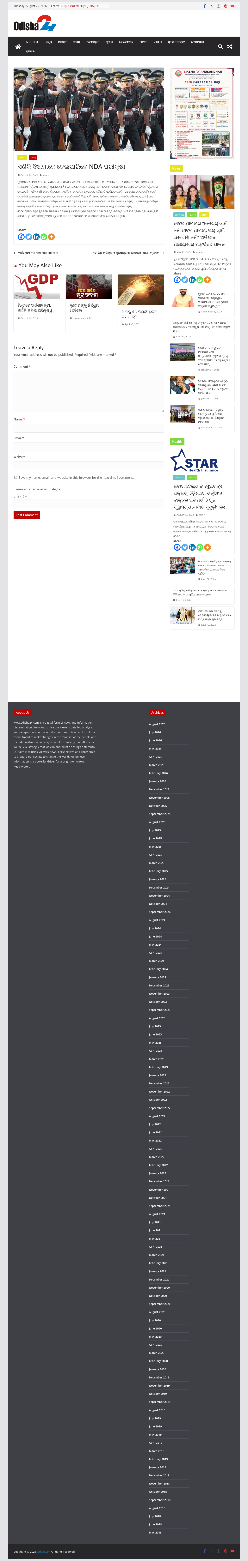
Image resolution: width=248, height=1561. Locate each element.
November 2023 (159, 993)
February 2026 (158, 773)
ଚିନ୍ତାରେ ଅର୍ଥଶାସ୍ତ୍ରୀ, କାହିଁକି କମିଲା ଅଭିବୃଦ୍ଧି (34, 308)
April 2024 (155, 953)
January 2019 (157, 1467)
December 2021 (159, 1181)
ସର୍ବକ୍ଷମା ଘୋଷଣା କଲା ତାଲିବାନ (38, 253)
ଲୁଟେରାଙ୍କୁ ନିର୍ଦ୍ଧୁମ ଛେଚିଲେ (84, 308)
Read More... (22, 766)
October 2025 (158, 806)
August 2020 (157, 1312)
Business (179, 215)
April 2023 (155, 1050)
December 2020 (159, 1279)
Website (19, 457)
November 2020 (159, 1287)
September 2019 (159, 1402)
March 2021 (156, 1255)
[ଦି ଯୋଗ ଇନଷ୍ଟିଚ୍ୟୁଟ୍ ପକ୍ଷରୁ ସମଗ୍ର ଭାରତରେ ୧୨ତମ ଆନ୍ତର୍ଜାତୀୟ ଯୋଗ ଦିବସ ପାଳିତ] (182, 570)
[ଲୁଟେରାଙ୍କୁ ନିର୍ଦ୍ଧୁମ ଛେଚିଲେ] (89, 277)
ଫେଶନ (143, 42)
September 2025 (159, 814)
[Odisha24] (18, 46)
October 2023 (158, 1002)
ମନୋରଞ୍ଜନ (93, 42)
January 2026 (157, 781)
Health (192, 215)
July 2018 (155, 1516)
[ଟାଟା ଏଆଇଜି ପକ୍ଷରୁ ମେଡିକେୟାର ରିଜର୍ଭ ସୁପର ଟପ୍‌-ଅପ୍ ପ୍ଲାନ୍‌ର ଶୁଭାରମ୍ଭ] (182, 618)
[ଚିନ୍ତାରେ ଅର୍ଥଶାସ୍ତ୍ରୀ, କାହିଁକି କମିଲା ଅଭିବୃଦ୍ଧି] (37, 277)
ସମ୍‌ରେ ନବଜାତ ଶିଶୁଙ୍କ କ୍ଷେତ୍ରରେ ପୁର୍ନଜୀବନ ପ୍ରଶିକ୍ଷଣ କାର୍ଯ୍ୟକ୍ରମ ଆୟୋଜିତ (211, 416)
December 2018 (159, 1475)
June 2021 (155, 1230)
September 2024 (159, 912)
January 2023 (157, 1075)
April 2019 (155, 1442)
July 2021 (155, 1222)
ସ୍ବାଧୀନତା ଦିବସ (176, 42)
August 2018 (157, 1508)
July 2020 (155, 1320)
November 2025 (159, 797)
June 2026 (155, 740)
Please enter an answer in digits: (37, 489)
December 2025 (159, 789)
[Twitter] (28, 236)
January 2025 (157, 879)
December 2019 (159, 1377)
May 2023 (155, 1042)
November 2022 (159, 1091)
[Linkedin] (36, 236)
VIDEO (158, 42)
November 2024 (159, 895)
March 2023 (156, 1059)
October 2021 (158, 1198)
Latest (22, 157)
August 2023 (157, 1018)
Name (19, 419)
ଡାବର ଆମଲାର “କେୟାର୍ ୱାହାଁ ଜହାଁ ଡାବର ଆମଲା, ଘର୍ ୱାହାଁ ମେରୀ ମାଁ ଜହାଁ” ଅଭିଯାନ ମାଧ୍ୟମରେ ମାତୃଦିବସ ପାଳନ (200, 233)
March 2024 (156, 961)
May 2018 (155, 1532)
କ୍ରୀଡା (109, 42)
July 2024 (155, 928)
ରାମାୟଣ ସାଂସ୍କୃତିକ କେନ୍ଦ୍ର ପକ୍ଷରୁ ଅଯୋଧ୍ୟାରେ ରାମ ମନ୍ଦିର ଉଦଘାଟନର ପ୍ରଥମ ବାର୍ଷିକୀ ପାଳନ (213, 387)
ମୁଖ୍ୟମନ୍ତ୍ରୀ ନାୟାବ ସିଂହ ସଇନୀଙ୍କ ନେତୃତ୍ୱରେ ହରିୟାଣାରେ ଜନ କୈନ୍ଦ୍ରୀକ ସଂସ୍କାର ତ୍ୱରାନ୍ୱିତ (213, 300)
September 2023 (159, 1010)
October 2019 (158, 1393)
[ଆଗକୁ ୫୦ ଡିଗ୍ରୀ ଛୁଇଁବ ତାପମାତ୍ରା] (141, 277)
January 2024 (157, 977)
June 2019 (155, 1426)
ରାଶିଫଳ (30, 51)
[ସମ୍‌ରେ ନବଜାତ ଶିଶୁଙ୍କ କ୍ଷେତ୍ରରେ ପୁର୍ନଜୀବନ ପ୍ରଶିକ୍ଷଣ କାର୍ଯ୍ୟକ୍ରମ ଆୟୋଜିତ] (182, 418)
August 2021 (157, 1214)
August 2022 (157, 1116)
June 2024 (155, 936)
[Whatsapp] (43, 236)
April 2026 (155, 757)
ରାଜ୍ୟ (49, 42)
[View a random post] (229, 46)
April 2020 (155, 1345)
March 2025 (156, 863)
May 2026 (155, 748)
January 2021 (157, 1271)
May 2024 (155, 944)
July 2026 (155, 732)
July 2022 (155, 1124)
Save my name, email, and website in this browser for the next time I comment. (76, 477)
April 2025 (155, 855)
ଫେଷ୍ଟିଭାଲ (197, 42)
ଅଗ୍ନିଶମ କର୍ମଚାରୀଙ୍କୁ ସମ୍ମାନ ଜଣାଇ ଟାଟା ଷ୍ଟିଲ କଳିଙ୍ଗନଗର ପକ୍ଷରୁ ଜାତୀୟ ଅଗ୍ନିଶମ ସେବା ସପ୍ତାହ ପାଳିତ (201, 327)
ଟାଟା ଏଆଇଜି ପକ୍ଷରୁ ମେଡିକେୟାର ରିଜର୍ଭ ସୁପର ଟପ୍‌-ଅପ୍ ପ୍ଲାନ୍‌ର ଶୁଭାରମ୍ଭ (214, 615)
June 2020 (155, 1328)
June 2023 (155, 1034)
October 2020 (158, 1296)
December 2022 (159, 1083)
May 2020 (155, 1336)
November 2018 (159, 1483)
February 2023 (158, 1067)
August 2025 (157, 822)
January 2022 (157, 1173)
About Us (32, 42)
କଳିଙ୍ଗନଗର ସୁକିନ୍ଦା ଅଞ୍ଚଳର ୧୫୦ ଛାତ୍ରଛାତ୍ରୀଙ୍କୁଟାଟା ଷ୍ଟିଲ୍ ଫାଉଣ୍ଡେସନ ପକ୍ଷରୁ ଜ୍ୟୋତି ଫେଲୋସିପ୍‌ (214, 356)
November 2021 (159, 1189)
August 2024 (157, 920)
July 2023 (155, 1026)
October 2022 (158, 1099)
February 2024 (158, 969)
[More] (51, 236)
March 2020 (156, 1353)
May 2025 (155, 846)
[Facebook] (21, 236)
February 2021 (158, 1263)
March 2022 (156, 1157)
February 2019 (158, 1459)
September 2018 (159, 1500)
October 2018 (158, 1491)
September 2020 (159, 1304)
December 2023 (159, 985)
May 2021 (155, 1238)
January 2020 (157, 1369)
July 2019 (155, 1418)
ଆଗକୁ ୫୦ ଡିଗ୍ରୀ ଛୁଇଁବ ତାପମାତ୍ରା (139, 314)
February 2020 (158, 1361)
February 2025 (158, 871)
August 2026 (157, 724)
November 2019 (159, 1385)
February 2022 (158, 1165)
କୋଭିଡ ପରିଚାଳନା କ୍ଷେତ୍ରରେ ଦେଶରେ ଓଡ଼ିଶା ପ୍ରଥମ (126, 253)
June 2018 (155, 1524)
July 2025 (155, 830)
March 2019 (156, 1451)
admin (46, 175)
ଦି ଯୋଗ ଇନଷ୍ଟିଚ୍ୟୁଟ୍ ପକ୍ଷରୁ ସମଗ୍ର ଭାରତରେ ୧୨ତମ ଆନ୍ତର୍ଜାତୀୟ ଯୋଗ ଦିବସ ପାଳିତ (214, 567)
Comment (22, 366)
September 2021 (159, 1206)
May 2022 (155, 1140)
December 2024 (159, 887)
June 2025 (155, 838)
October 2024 (158, 904)
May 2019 (155, 1434)
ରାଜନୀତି (62, 42)
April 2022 (155, 1149)
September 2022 (159, 1108)
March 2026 (156, 765)
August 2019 (157, 1410)
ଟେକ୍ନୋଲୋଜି (126, 42)
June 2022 (155, 1132)
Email (19, 438)
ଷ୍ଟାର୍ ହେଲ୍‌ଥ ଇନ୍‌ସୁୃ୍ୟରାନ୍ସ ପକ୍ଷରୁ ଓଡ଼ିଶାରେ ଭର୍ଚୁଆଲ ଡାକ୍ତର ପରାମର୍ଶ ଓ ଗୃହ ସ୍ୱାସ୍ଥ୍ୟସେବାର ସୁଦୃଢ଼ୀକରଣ (200, 496)
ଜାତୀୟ (76, 42)
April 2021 (155, 1247)
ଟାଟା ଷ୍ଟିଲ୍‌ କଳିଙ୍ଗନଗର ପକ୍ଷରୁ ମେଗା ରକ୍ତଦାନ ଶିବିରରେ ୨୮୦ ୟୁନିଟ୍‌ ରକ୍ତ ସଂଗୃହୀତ (200, 592)
